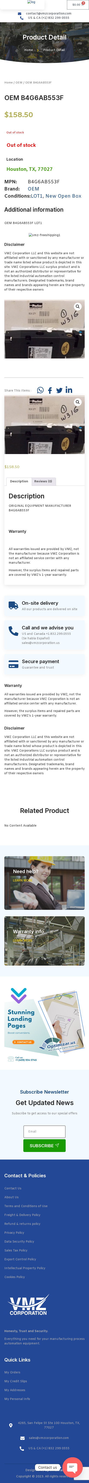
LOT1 (37, 196)
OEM (19, 83)
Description (19, 482)
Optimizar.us (54, 1470)
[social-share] (40, 390)
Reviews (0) (43, 482)
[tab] (19, 482)
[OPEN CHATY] (72, 1467)
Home (8, 83)
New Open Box (63, 196)
